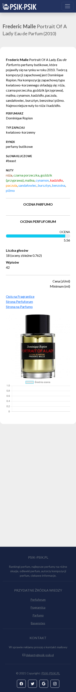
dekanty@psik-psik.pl (40, 655)
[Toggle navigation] (67, 6)
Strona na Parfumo (19, 307)
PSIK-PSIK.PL (50, 673)
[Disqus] (38, 487)
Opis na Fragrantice (20, 296)
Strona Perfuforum (19, 301)
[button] (21, 684)
